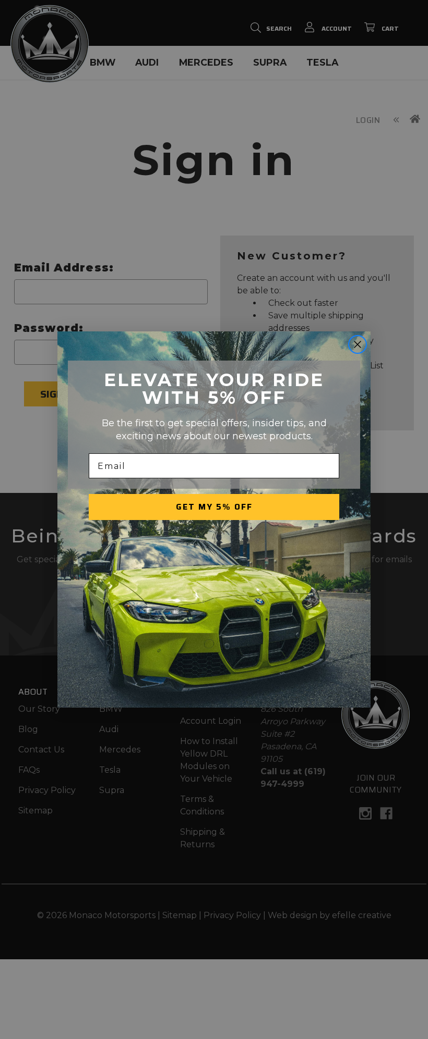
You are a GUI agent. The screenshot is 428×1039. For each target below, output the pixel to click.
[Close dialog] (357, 344)
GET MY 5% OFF (214, 506)
